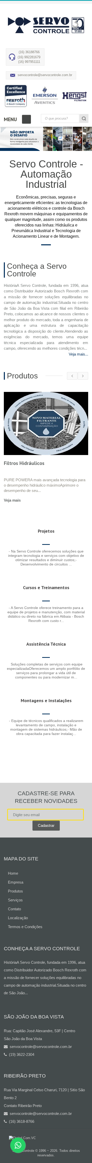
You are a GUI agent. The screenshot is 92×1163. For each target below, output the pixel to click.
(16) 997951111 (29, 62)
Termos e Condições (25, 927)
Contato (14, 909)
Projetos (46, 531)
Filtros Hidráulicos (24, 463)
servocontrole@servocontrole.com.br (45, 75)
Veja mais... (78, 354)
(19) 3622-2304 (20, 1054)
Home (13, 873)
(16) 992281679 (29, 57)
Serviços (15, 900)
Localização (18, 918)
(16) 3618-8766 (20, 1121)
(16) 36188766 (29, 52)
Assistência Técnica (46, 644)
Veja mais (12, 500)
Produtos (15, 891)
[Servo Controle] (46, 25)
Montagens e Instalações (46, 700)
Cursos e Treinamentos (46, 587)
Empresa (15, 882)
